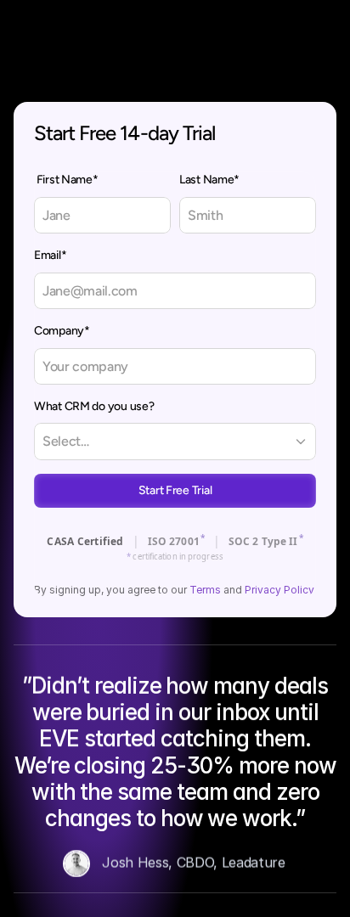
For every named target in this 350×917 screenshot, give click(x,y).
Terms (205, 589)
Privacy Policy (279, 589)
